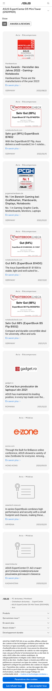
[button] (4, 3)
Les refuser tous (14, 686)
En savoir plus (12, 85)
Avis (13, 608)
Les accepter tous (38, 686)
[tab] (4, 24)
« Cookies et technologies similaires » (33, 674)
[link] (26, 3)
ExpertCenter (37, 602)
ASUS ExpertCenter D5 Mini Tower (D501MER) (22, 10)
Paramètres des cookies (26, 679)
